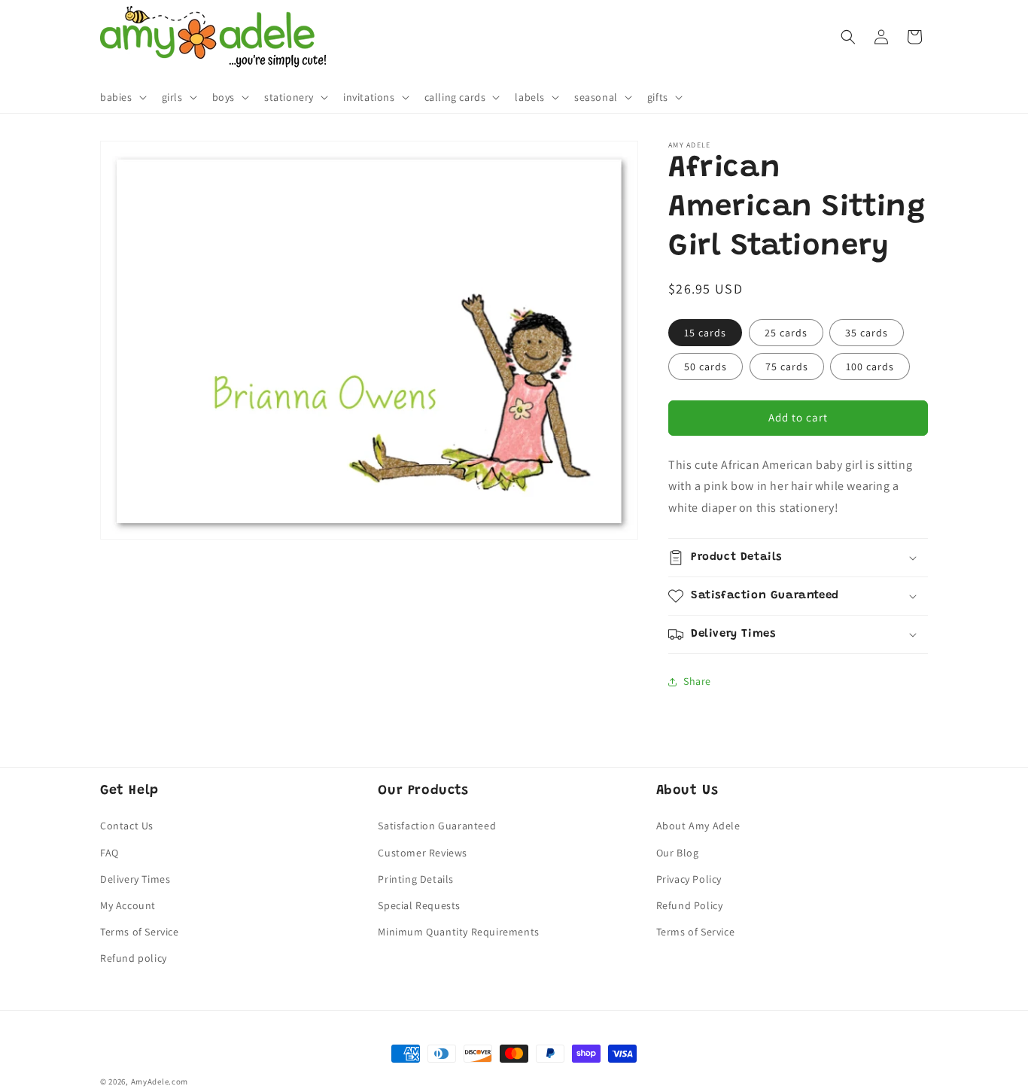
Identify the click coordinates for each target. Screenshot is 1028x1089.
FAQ (109, 852)
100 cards (870, 366)
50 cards (705, 366)
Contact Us (127, 825)
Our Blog (677, 852)
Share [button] (697, 681)
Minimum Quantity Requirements (458, 931)
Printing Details (416, 879)
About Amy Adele (698, 825)
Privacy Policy (689, 879)
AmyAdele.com (159, 1081)
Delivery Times (135, 879)
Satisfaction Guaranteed (437, 825)
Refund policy (133, 958)
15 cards (705, 332)
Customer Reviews (422, 852)
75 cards (786, 366)
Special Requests (419, 905)
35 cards (866, 332)
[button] (122, 97)
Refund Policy (689, 905)
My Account (128, 905)
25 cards (786, 332)
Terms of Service (139, 931)
